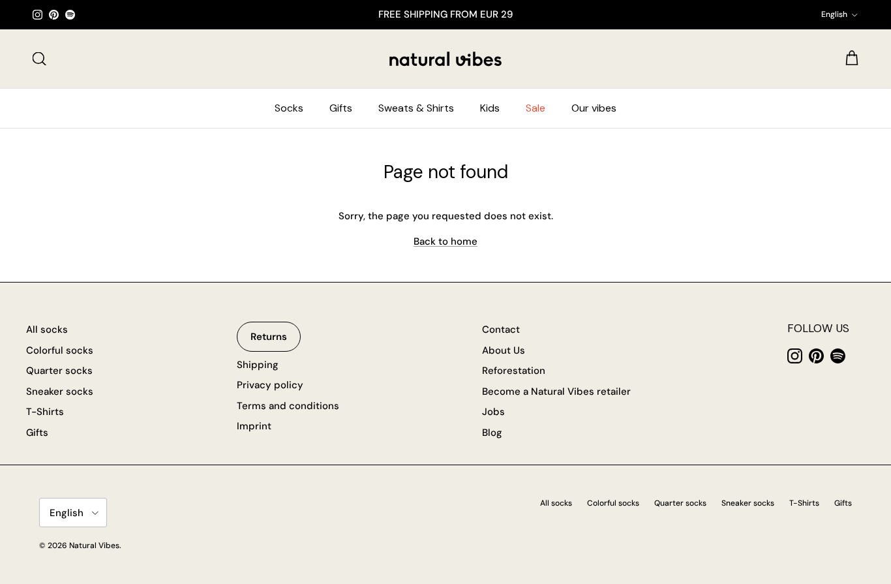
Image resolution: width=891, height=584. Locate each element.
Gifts (340, 108)
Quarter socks (59, 370)
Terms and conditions (288, 405)
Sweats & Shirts (416, 108)
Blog (492, 432)
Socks (289, 108)
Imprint (254, 426)
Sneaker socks (59, 391)
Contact (501, 329)
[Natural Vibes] (445, 58)
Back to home (445, 241)
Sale (535, 108)
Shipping (258, 364)
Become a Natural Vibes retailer (556, 391)
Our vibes (593, 108)
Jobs (493, 411)
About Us (503, 350)
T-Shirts (45, 411)
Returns (268, 336)
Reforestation (513, 370)
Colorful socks (59, 350)
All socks (47, 329)
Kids (490, 108)
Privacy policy (270, 385)
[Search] (39, 58)
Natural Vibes (94, 545)
